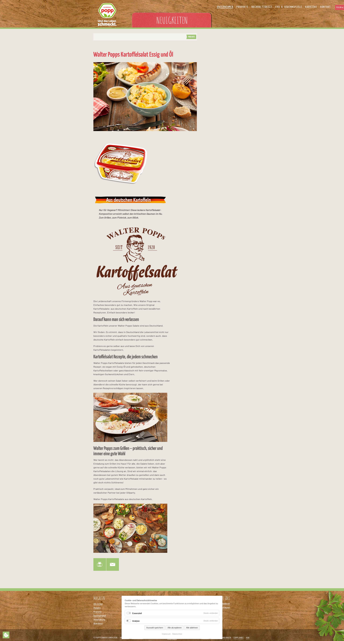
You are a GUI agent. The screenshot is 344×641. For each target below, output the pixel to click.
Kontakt (325, 7)
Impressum (166, 634)
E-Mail (112, 564)
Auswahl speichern (154, 627)
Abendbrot (98, 623)
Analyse (136, 621)
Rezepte (96, 607)
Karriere (311, 7)
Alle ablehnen (192, 627)
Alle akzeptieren (175, 627)
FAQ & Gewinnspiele (288, 7)
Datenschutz (177, 634)
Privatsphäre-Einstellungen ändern (6, 635)
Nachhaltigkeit (99, 615)
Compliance (238, 637)
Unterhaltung (99, 619)
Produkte (191, 36)
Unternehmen (225, 7)
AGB (247, 637)
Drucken (99, 564)
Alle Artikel (98, 603)
